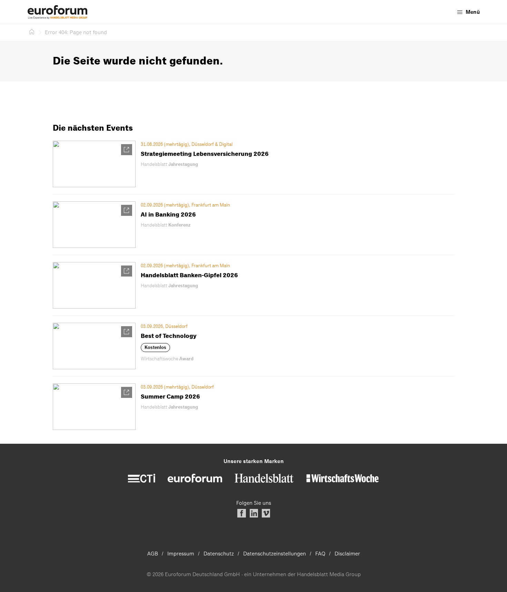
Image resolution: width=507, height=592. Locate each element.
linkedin (253, 513)
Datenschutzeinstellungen (274, 554)
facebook (241, 513)
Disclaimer (347, 554)
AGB (152, 554)
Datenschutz (218, 554)
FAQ (320, 554)
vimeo (265, 513)
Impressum (180, 554)
